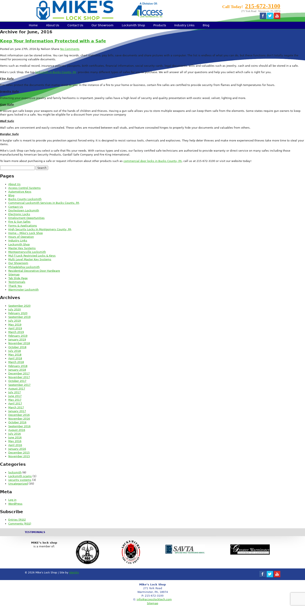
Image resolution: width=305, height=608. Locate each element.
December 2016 (19, 414)
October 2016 (17, 422)
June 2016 (15, 437)
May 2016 (14, 441)
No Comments (69, 49)
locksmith (15, 472)
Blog (206, 25)
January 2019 (17, 339)
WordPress (15, 503)
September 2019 (19, 316)
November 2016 (19, 418)
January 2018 (17, 369)
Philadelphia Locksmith (24, 267)
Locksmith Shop (133, 25)
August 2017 (16, 388)
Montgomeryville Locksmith (27, 251)
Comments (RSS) (19, 523)
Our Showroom (102, 25)
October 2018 (17, 347)
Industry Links (184, 25)
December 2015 (19, 452)
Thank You (15, 285)
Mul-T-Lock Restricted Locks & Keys (32, 255)
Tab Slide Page (18, 278)
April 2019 (15, 328)
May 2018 (14, 354)
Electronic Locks (19, 214)
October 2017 (17, 380)
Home (33, 25)
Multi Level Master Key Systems (29, 259)
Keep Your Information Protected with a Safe (53, 41)
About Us (52, 25)
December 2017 (19, 373)
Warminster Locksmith (23, 289)
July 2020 (14, 309)
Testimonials (16, 281)
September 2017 (19, 384)
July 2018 (14, 350)
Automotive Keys (19, 191)
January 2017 (17, 411)
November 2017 (19, 377)
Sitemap (14, 274)
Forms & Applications (22, 225)
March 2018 (16, 362)
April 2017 (15, 403)
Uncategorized (18, 483)
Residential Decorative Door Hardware (34, 270)
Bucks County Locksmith (24, 199)
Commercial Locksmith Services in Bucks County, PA (43, 202)
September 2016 (19, 426)
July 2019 (14, 320)
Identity (74, 572)
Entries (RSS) (17, 519)
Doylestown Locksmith (23, 210)
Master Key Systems (22, 248)
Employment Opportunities (26, 218)
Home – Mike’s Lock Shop (25, 233)
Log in (12, 499)
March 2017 (16, 407)
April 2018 (15, 358)
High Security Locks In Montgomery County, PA (39, 229)
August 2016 (16, 430)
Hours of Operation (21, 236)
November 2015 (19, 456)
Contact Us (75, 25)
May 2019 (14, 324)
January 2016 (17, 448)
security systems (19, 479)
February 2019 (17, 335)
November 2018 (19, 343)
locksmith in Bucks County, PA (55, 72)
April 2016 (15, 445)
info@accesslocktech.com (154, 599)
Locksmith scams (20, 476)
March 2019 (16, 332)
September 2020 (19, 305)
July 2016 (14, 433)
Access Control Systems (24, 187)
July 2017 (14, 392)
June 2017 (15, 396)
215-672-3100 (262, 6)
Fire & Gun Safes (19, 221)
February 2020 (17, 313)
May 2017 (14, 399)
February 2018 (17, 366)
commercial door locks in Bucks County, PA (152, 161)
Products (159, 25)
